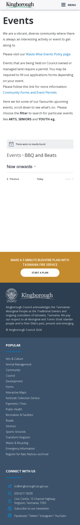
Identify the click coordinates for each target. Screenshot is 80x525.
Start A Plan (40, 272)
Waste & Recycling (17, 443)
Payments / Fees (16, 403)
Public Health (14, 409)
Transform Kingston (18, 437)
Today (40, 178)
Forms (10, 387)
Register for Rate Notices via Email (27, 454)
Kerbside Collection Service (23, 398)
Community (13, 370)
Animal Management (18, 364)
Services (11, 426)
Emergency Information (20, 448)
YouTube (60, 516)
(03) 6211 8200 (23, 493)
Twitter (33, 516)
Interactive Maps (16, 392)
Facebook (20, 516)
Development (14, 381)
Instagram (46, 516)
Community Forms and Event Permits (30, 92)
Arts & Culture (14, 359)
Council (10, 375)
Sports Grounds (16, 432)
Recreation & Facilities (19, 415)
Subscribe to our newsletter (31, 508)
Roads (10, 420)
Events (14, 155)
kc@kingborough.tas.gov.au (31, 486)
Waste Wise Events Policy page (48, 54)
